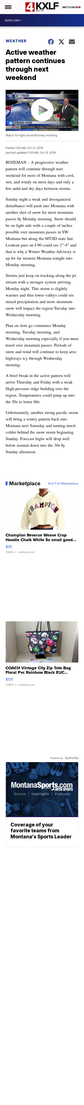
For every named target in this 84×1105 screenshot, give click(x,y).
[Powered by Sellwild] (71, 758)
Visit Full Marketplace (63, 483)
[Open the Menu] (8, 7)
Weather (16, 41)
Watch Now (70, 7)
